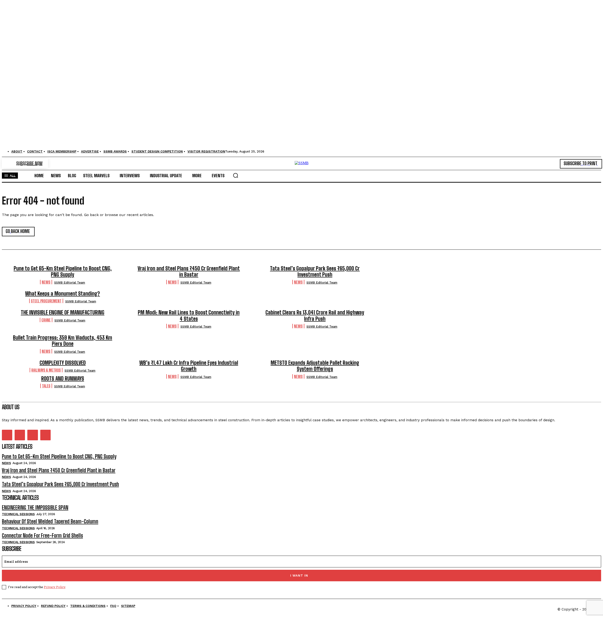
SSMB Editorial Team (69, 282)
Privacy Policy (54, 587)
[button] (235, 175)
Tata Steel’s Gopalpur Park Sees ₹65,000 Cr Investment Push (315, 271)
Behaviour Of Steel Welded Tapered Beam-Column (50, 521)
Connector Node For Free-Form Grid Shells (42, 535)
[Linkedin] (20, 435)
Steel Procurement (46, 301)
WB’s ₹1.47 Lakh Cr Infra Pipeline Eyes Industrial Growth (188, 366)
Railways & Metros (46, 370)
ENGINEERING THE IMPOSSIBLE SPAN (35, 507)
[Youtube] (45, 435)
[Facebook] (7, 435)
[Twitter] (32, 435)
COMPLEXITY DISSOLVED (63, 363)
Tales (46, 386)
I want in (299, 575)
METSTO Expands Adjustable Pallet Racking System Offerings (315, 366)
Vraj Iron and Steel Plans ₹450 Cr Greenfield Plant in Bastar (189, 271)
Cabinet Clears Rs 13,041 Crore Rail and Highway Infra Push (314, 315)
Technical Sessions (18, 514)
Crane (46, 320)
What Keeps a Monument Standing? (62, 293)
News (46, 282)
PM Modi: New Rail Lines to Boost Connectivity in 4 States (189, 315)
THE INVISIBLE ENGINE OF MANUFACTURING (62, 312)
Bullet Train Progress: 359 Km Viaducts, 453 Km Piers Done (62, 340)
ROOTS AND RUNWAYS (62, 378)
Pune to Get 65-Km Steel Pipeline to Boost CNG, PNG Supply (63, 271)
